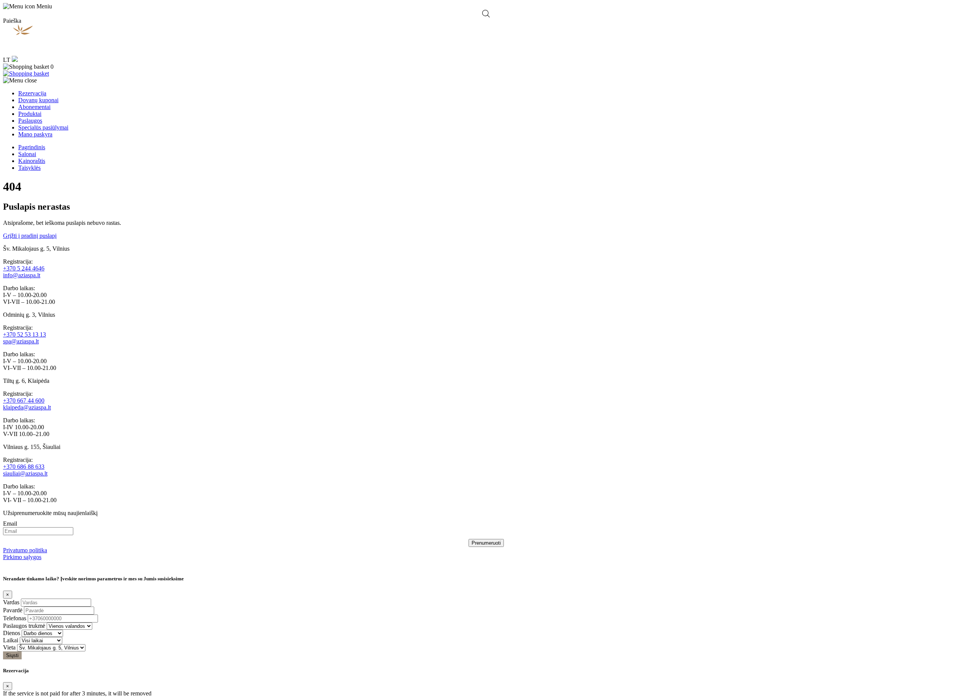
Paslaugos (30, 120)
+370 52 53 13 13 (24, 334)
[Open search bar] (486, 13)
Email (10, 523)
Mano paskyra (35, 134)
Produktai (29, 114)
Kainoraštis (31, 161)
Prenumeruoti (486, 543)
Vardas (11, 602)
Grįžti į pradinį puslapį (30, 235)
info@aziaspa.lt (21, 275)
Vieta (9, 647)
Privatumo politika (25, 550)
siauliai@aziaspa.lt (25, 473)
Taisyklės (29, 167)
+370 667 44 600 (23, 400)
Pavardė (12, 610)
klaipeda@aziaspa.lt (27, 407)
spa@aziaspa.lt (21, 341)
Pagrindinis (31, 147)
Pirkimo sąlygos (22, 557)
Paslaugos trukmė (24, 626)
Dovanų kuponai (38, 100)
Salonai (27, 154)
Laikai (10, 640)
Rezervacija (32, 93)
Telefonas (14, 618)
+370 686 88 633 (23, 466)
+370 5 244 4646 (23, 268)
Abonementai (34, 107)
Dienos (11, 633)
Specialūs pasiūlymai (43, 127)
